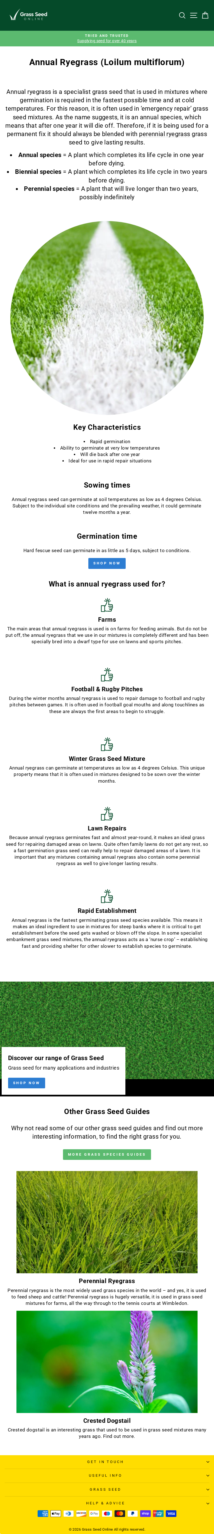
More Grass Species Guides (107, 1154)
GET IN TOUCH (105, 1462)
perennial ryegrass (164, 133)
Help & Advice (105, 1503)
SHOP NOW (106, 563)
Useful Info (106, 1475)
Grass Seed (106, 1489)
